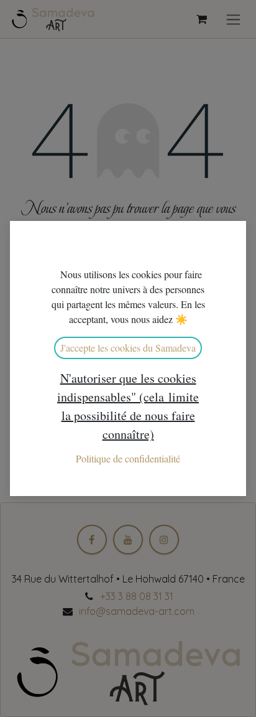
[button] (128, 406)
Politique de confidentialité (128, 458)
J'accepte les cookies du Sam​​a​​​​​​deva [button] (128, 347)
